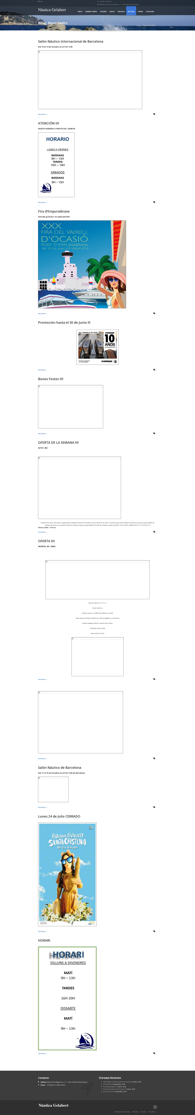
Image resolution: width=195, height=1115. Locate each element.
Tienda (140, 11)
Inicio (80, 11)
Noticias (131, 11)
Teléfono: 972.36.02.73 (105, 1)
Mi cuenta (151, 1112)
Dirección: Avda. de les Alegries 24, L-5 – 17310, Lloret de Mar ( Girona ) (119, 4)
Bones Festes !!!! (50, 379)
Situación (150, 11)
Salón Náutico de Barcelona (59, 767)
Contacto (143, 1112)
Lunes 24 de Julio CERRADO (59, 816)
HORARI (44, 940)
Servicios (121, 11)
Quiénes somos (91, 11)
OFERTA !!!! (46, 541)
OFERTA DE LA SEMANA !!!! (58, 442)
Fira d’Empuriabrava (53, 211)
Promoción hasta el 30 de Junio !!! (64, 322)
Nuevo (112, 11)
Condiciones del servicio (122, 1112)
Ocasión (103, 11)
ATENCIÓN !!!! (48, 123)
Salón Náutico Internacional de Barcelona (70, 41)
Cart (41, 1)
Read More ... (43, 114)
